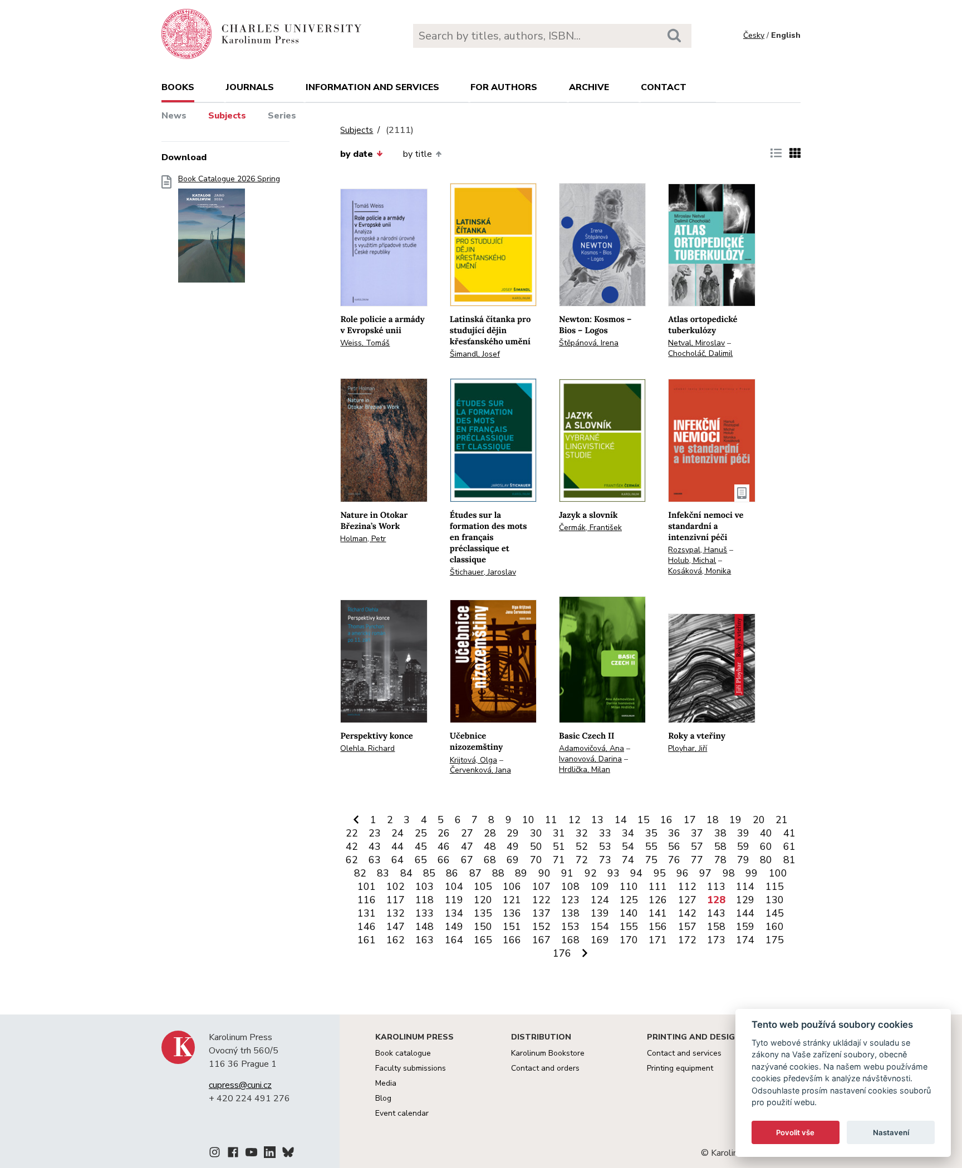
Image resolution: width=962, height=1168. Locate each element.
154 (600, 926)
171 (658, 940)
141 (658, 913)
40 (766, 833)
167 (541, 940)
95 (660, 873)
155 (629, 926)
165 (483, 940)
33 (605, 833)
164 (454, 940)
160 (774, 926)
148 (424, 926)
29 (513, 833)
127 (687, 900)
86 (452, 873)
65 (421, 860)
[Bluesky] (288, 1154)
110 (629, 886)
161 (366, 940)
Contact (663, 87)
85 (429, 873)
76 (674, 860)
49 (513, 846)
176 (562, 953)
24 (397, 833)
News (173, 116)
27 (467, 833)
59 (743, 846)
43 (375, 846)
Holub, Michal (692, 560)
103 (424, 886)
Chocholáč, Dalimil (700, 353)
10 (528, 819)
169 (600, 940)
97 (705, 873)
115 (774, 886)
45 (421, 846)
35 (651, 833)
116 (366, 900)
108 (570, 886)
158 (716, 926)
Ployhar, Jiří (687, 748)
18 (712, 819)
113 (716, 886)
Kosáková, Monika (699, 571)
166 (512, 940)
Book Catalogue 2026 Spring (229, 179)
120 (483, 900)
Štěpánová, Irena (589, 343)
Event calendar (402, 1113)
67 (467, 860)
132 (395, 913)
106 (512, 886)
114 (745, 886)
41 (789, 833)
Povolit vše (795, 1132)
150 (483, 926)
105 (483, 886)
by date (356, 154)
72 (582, 860)
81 (789, 860)
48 (490, 846)
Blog (383, 1098)
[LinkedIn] (270, 1154)
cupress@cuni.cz (240, 1085)
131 (366, 913)
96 (682, 873)
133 (424, 913)
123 (570, 900)
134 (454, 913)
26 (444, 833)
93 (613, 873)
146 (366, 926)
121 (512, 900)
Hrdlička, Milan (584, 769)
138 (570, 913)
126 (658, 900)
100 (778, 873)
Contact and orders (545, 1068)
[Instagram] (214, 1154)
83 (383, 873)
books (177, 87)
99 (751, 873)
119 (454, 900)
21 (782, 819)
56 (674, 846)
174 (745, 940)
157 (687, 926)
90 (544, 873)
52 (582, 846)
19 (735, 819)
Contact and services (684, 1053)
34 (628, 833)
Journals (250, 87)
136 (512, 913)
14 (621, 819)
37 (697, 833)
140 (629, 913)
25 (421, 833)
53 (605, 846)
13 (597, 819)
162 (395, 940)
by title (417, 154)
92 (591, 873)
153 (570, 926)
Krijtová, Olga (473, 760)
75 (651, 860)
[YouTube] (251, 1154)
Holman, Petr (363, 538)
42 (352, 846)
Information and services (372, 87)
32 (582, 833)
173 (716, 940)
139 (600, 913)
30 (536, 833)
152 (541, 926)
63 (375, 860)
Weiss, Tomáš (365, 343)
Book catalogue (403, 1053)
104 (454, 886)
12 (574, 819)
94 (636, 873)
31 (559, 833)
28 (490, 833)
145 (774, 913)
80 (766, 860)
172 (687, 940)
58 (720, 846)
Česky (753, 35)
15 (643, 819)
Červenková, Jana (480, 770)
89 (521, 873)
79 (743, 860)
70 (536, 860)
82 (360, 873)
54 (628, 846)
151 (512, 926)
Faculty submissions (410, 1068)
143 (716, 913)
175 (774, 940)
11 (551, 819)
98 (729, 873)
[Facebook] (233, 1154)
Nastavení (891, 1132)
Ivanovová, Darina (590, 759)
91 (567, 873)
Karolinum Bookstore (548, 1053)
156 (658, 926)
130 (774, 900)
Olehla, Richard (367, 748)
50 (536, 846)
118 (424, 900)
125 (629, 900)
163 (424, 940)
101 (366, 886)
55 (651, 846)
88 (498, 873)
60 (766, 846)
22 (352, 833)
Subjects (227, 116)
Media (385, 1083)
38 (720, 833)
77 (697, 860)
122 (541, 900)
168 (570, 940)
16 (666, 819)
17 (690, 819)
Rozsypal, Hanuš (697, 550)
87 (475, 873)
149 (454, 926)
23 (375, 833)
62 (352, 860)
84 (406, 873)
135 (483, 913)
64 (397, 860)
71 (559, 860)
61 (789, 846)
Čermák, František (590, 527)
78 (720, 860)
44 (397, 846)
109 (600, 886)
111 (658, 886)
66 (444, 860)
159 (745, 926)
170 (629, 940)
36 (674, 833)
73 (605, 860)
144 (745, 913)
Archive (589, 87)
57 (697, 846)
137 (541, 913)
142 (687, 913)
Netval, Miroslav (696, 343)
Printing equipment (680, 1068)
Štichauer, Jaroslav (483, 572)
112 (687, 886)
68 (490, 860)
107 (541, 886)
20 (759, 819)
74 (628, 860)
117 (395, 900)
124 (600, 900)
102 (395, 886)
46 (444, 846)
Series (282, 116)
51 (559, 846)
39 (743, 833)
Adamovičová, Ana (591, 748)
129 (745, 900)
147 (395, 926)
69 (513, 860)
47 (467, 846)
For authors (503, 87)
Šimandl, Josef (475, 354)
